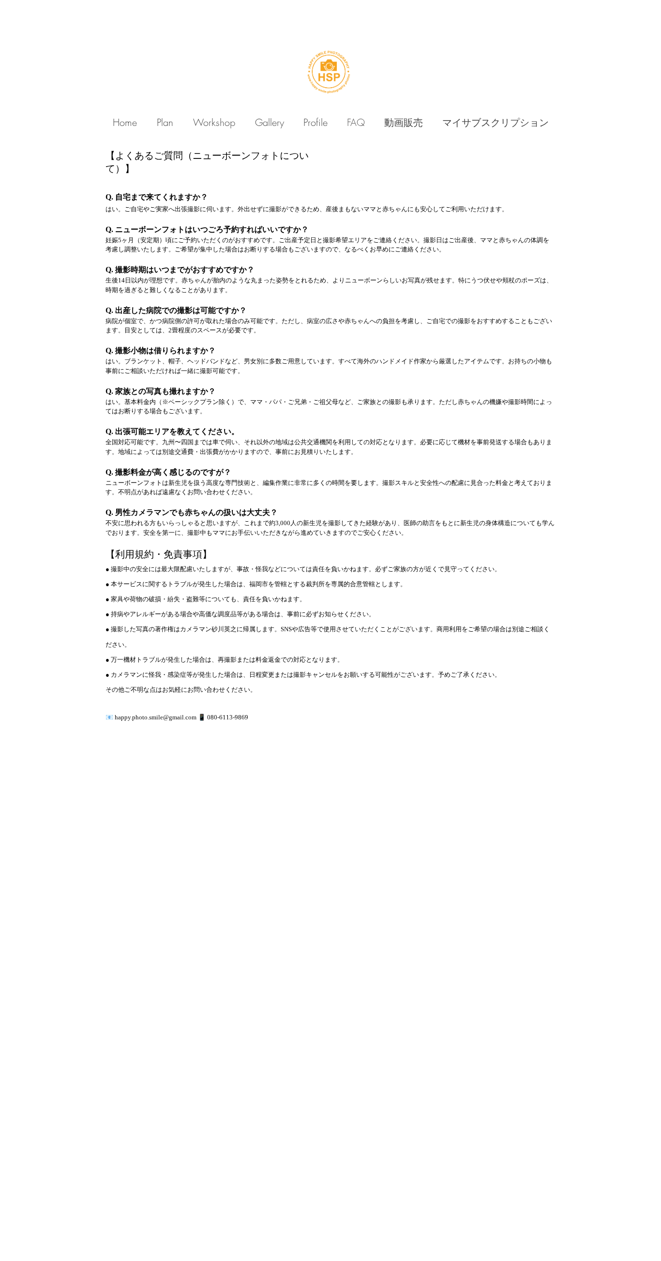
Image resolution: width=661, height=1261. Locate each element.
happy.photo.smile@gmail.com (155, 717)
